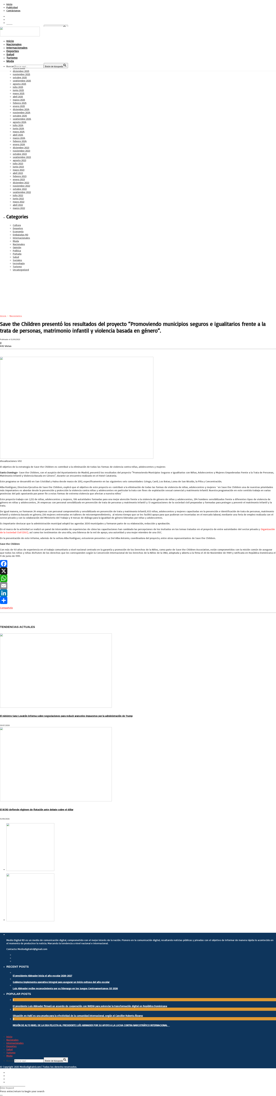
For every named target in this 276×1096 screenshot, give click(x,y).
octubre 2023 (20, 153)
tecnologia (19, 263)
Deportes (18, 228)
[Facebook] (138, 563)
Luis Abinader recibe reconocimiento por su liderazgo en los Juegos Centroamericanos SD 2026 (65, 988)
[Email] (138, 585)
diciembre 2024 (21, 109)
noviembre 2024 (21, 112)
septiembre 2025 (22, 80)
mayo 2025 (18, 93)
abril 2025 (18, 96)
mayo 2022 (18, 201)
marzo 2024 (19, 138)
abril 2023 (18, 173)
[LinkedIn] (138, 593)
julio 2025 (18, 87)
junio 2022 (18, 198)
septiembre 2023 (22, 157)
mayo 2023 (18, 169)
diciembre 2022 (21, 182)
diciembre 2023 (21, 147)
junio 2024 (18, 128)
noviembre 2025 (21, 74)
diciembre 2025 (21, 71)
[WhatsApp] (138, 578)
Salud (16, 257)
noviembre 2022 (21, 185)
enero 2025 (19, 106)
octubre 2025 (20, 77)
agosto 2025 (19, 83)
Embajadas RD (20, 234)
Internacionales (21, 237)
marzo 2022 (19, 208)
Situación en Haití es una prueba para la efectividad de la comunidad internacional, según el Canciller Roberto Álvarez (78, 1015)
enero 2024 (19, 144)
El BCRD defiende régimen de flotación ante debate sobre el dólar (36, 809)
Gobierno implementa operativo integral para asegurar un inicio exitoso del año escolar (61, 982)
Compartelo (6, 607)
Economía (18, 231)
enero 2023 (19, 179)
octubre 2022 (20, 188)
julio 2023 (18, 163)
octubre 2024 (20, 115)
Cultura (17, 225)
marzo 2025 (19, 99)
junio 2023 (18, 166)
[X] (138, 571)
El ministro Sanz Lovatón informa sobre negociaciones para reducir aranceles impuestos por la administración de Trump (66, 715)
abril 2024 (18, 134)
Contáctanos (13, 10)
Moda (16, 241)
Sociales (17, 260)
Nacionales (19, 244)
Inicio (9, 4)
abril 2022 (18, 204)
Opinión (17, 247)
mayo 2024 (19, 131)
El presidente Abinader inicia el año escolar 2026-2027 (42, 975)
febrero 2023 (20, 176)
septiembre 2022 (22, 192)
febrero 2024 (20, 141)
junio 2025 (18, 90)
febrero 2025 (20, 102)
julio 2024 (18, 125)
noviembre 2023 (21, 150)
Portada (17, 253)
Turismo (17, 266)
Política (17, 250)
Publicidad (12, 7)
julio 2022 (18, 195)
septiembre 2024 (22, 118)
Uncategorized (21, 269)
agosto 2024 (19, 122)
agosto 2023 (19, 160)
